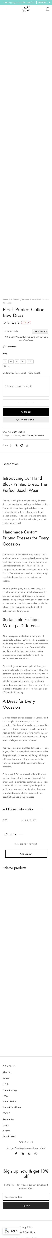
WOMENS (15, 299)
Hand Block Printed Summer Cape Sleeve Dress (13, 968)
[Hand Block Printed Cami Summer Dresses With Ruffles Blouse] (38, 892)
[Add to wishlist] (21, 880)
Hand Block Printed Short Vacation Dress (36, 967)
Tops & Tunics (9, 1136)
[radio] (5, 362)
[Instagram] (22, 1154)
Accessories (8, 1119)
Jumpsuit (6, 1130)
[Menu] (4, 8)
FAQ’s (5, 1095)
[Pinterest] (21, 445)
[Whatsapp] (27, 445)
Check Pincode (40, 331)
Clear (7, 366)
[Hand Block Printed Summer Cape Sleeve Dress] (14, 945)
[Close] (50, 2)
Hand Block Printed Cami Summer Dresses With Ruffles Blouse (37, 915)
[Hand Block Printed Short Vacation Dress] (38, 945)
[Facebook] (11, 445)
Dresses (25, 299)
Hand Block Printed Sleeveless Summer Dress (12, 915)
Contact (6, 1078)
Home (5, 299)
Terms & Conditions (12, 1107)
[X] (16, 445)
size (5, 353)
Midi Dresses (27, 435)
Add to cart (26, 411)
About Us (7, 1072)
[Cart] (47, 9)
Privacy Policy (9, 1101)
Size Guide (11, 346)
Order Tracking (10, 1090)
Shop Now (42, 3)
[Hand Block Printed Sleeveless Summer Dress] (14, 892)
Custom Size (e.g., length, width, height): (22, 372)
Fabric (6, 1125)
